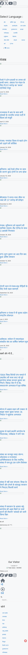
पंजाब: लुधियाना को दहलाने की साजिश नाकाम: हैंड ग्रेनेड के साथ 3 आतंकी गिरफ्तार (13, 228)
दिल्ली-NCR (5, 645)
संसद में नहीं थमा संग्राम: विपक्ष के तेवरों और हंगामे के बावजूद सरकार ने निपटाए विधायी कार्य (13, 485)
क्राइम (21, 29)
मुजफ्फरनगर (5, 649)
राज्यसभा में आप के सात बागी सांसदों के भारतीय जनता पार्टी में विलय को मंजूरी (12, 115)
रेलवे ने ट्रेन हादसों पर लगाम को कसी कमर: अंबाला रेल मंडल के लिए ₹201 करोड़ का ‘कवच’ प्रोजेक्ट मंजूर (13, 83)
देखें (2, 593)
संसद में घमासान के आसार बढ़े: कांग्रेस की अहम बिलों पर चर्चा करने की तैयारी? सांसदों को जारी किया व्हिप (13, 510)
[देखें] (3, 589)
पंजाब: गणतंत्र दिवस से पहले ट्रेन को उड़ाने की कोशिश (13, 142)
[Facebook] (2, 3)
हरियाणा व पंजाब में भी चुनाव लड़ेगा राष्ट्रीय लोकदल (13, 314)
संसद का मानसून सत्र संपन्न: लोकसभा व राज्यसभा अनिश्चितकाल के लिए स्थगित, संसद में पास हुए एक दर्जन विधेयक (13, 458)
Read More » (4, 94)
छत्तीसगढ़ (4, 627)
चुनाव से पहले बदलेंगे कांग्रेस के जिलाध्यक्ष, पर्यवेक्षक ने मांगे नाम (12, 432)
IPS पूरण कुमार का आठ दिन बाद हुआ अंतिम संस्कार (13, 255)
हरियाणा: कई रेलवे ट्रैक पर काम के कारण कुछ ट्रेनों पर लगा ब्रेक (13, 170)
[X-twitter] (6, 3)
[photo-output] (14, 528)
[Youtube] (10, 3)
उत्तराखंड (4, 29)
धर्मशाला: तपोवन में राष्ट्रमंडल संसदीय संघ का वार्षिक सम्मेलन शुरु (14, 340)
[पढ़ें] (3, 580)
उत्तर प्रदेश (23, 26)
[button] (14, 597)
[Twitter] (6, 575)
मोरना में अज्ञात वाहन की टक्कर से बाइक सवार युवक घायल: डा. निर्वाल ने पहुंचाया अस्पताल (13, 412)
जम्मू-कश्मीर (5, 631)
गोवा (3, 624)
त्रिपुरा (3, 641)
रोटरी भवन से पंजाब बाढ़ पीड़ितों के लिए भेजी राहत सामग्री (13, 287)
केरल (3, 620)
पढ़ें (2, 584)
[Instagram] (15, 3)
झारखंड (4, 634)
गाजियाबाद (4, 652)
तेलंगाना (4, 638)
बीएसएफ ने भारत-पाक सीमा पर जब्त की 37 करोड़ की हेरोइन (12, 198)
